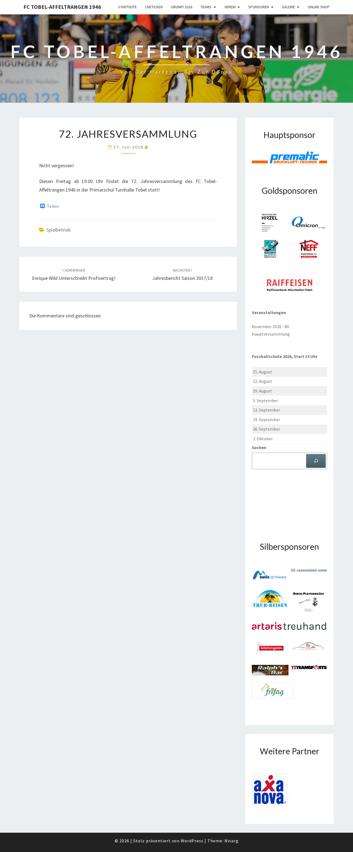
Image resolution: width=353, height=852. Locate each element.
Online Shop (319, 6)
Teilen (53, 206)
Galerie (288, 6)
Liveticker (154, 6)
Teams (206, 6)
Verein (230, 6)
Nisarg (231, 840)
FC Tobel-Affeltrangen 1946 (62, 6)
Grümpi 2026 (181, 6)
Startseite (127, 6)
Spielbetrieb (58, 230)
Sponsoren (258, 6)
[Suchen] (316, 461)
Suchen (259, 447)
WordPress (192, 840)
